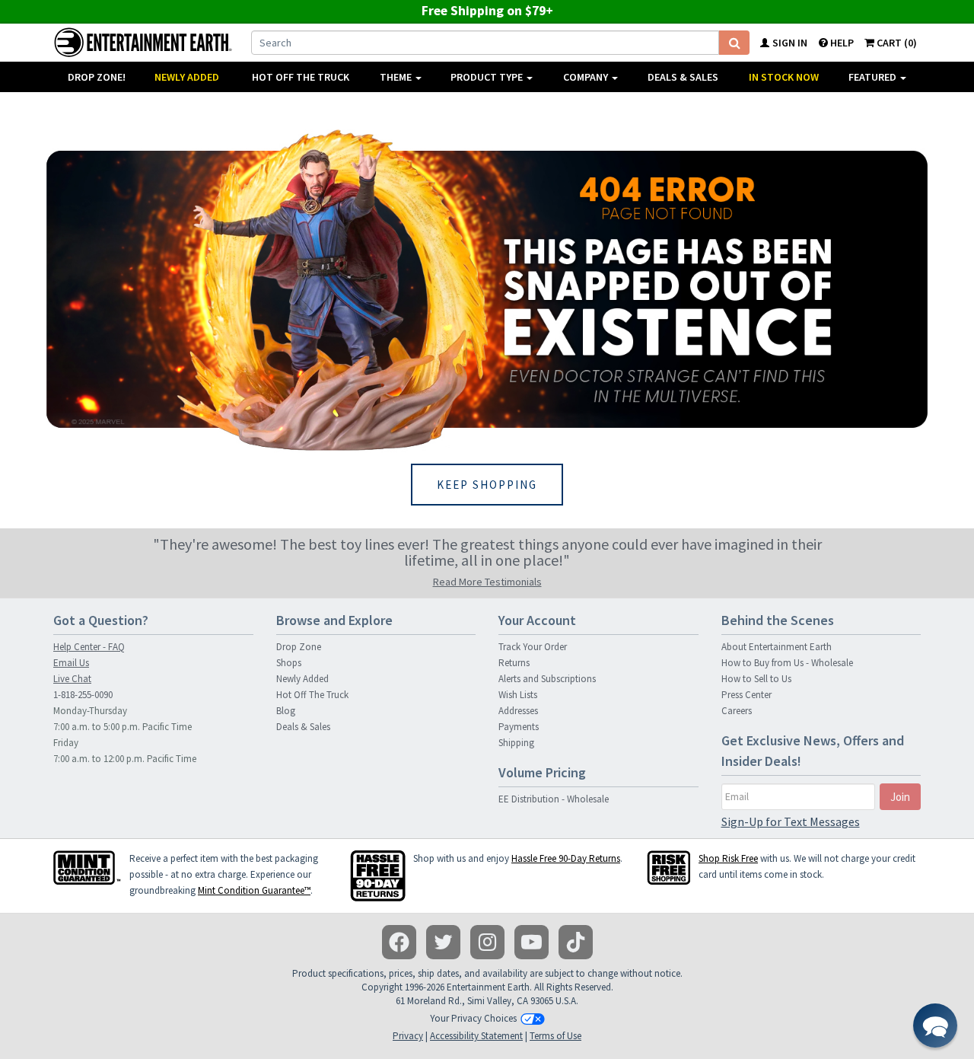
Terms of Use (555, 1035)
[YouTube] (531, 942)
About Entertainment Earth (776, 646)
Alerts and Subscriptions (547, 678)
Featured (873, 77)
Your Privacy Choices (473, 1018)
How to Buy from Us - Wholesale (787, 662)
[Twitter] (443, 942)
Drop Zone (298, 646)
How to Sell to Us (756, 678)
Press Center (746, 694)
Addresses (518, 710)
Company (586, 77)
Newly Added (186, 77)
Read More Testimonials (487, 582)
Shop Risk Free (728, 858)
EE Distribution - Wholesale (553, 799)
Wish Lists (517, 694)
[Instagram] (487, 942)
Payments (518, 726)
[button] (935, 1025)
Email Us (71, 662)
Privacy (408, 1035)
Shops (288, 662)
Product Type (487, 77)
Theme (397, 77)
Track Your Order (532, 646)
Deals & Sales (683, 77)
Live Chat (72, 678)
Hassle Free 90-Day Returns (565, 858)
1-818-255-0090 (83, 694)
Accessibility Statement (476, 1035)
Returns (514, 662)
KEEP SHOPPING (487, 484)
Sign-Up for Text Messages (790, 821)
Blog (285, 710)
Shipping (516, 742)
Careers (736, 710)
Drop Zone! (97, 77)
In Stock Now (784, 77)
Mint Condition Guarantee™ (254, 890)
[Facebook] (399, 942)
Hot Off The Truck (300, 77)
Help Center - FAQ (89, 646)
